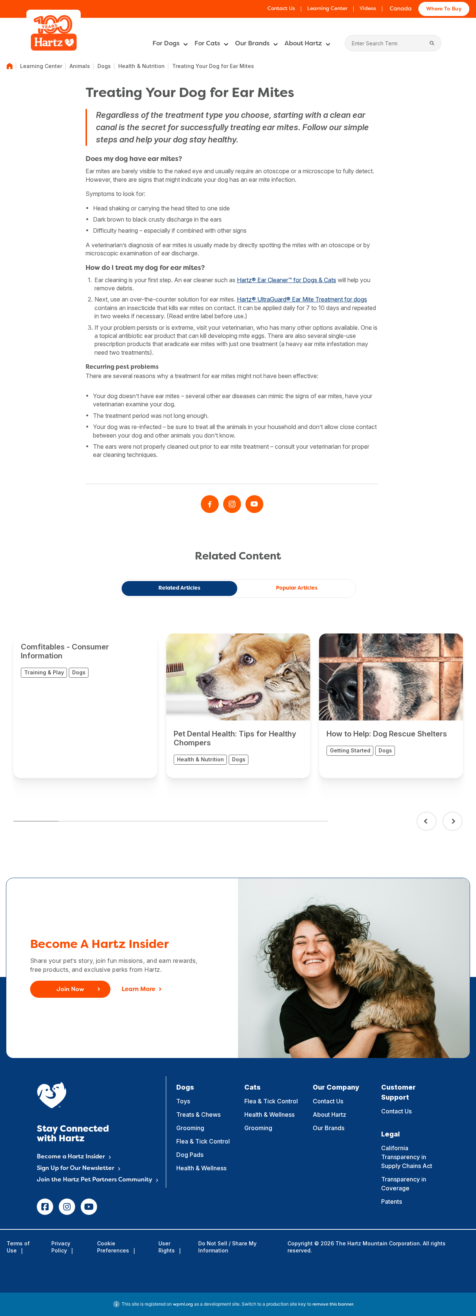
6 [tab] (260, 821)
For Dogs (166, 44)
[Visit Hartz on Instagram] (232, 504)
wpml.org (183, 1304)
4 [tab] (170, 821)
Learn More (138, 990)
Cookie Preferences (113, 1246)
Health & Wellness (201, 1168)
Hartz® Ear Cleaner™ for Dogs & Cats (286, 280)
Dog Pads (189, 1154)
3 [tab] (125, 821)
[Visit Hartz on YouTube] (254, 504)
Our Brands (252, 44)
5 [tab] (215, 821)
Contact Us (281, 8)
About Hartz (303, 44)
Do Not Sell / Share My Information (227, 1246)
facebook (45, 1207)
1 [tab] (35, 821)
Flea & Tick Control (203, 1141)
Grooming (190, 1128)
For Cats (207, 44)
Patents (391, 1201)
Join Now (70, 990)
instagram (67, 1207)
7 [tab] (305, 821)
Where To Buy (443, 9)
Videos (368, 8)
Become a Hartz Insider (71, 1157)
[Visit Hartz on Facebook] (210, 504)
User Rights (166, 1246)
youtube (89, 1207)
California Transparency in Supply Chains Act (406, 1157)
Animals (80, 66)
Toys (183, 1101)
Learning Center (327, 8)
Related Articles (179, 588)
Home (10, 66)
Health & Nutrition (141, 66)
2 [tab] (80, 821)
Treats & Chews (198, 1114)
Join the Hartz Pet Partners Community (94, 1180)
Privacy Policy (60, 1246)
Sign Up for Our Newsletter (75, 1168)
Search (432, 43)
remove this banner (332, 1304)
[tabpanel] (85, 705)
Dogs (104, 66)
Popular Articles (297, 588)
